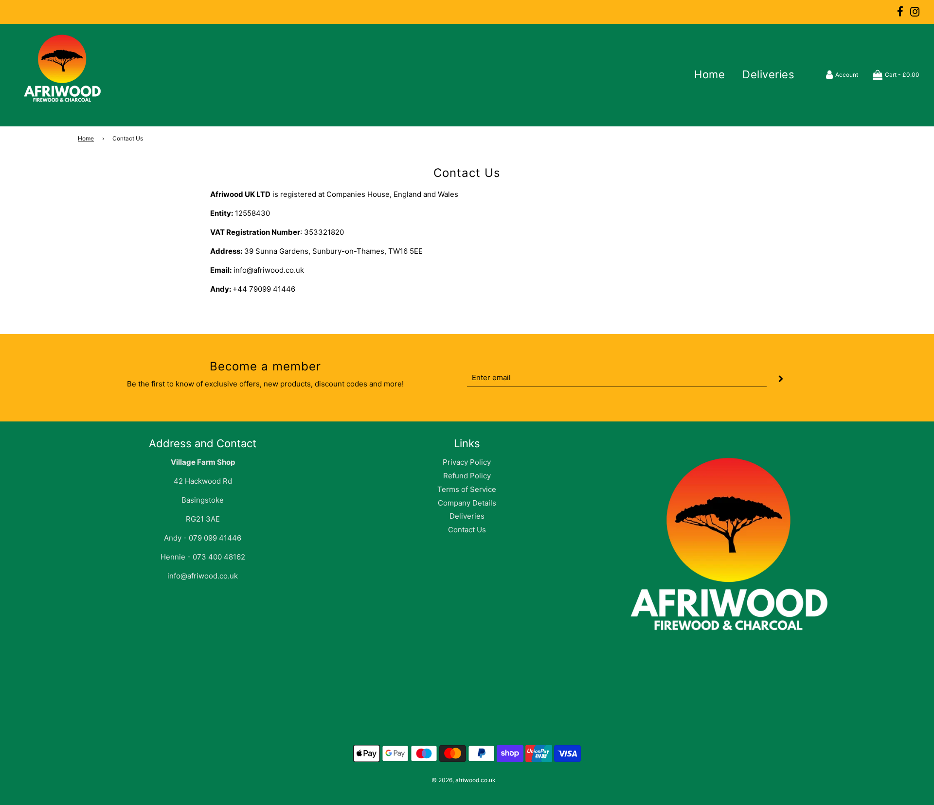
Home (709, 74)
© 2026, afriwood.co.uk (463, 780)
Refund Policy (467, 475)
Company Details (467, 503)
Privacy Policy (467, 462)
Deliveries (768, 74)
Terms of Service (466, 489)
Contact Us (467, 529)
